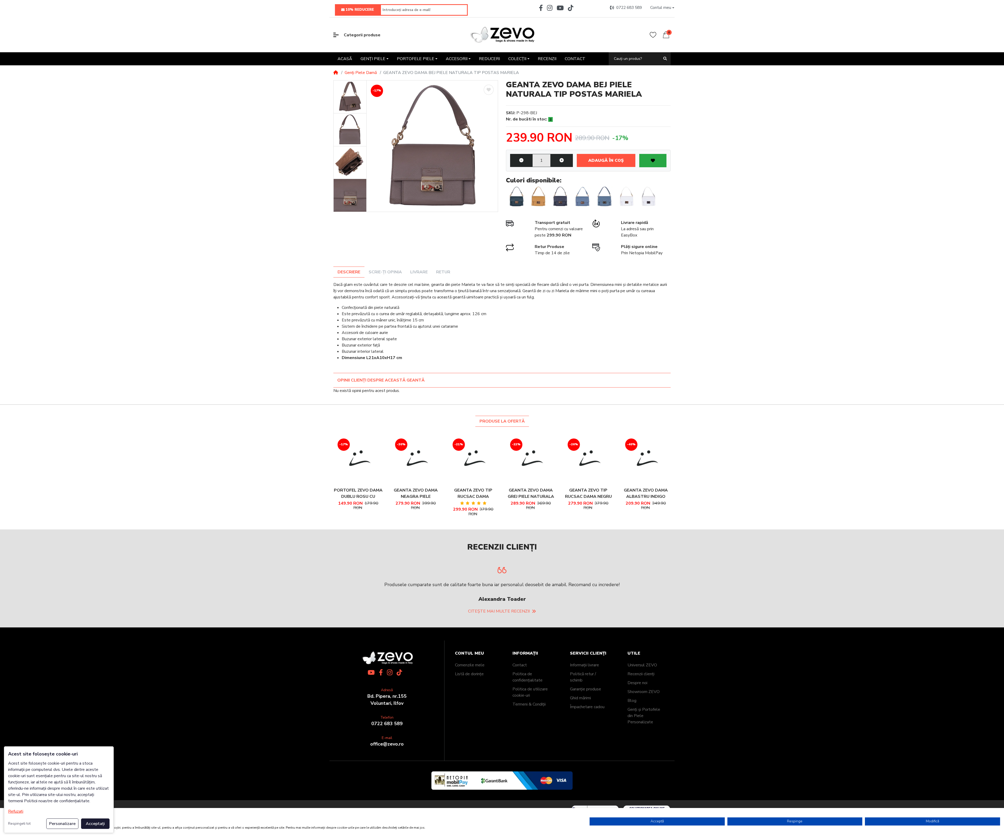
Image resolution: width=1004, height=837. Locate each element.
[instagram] (550, 7)
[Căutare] (665, 59)
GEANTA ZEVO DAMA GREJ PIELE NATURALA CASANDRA (531, 493)
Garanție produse (585, 710)
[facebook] (540, 7)
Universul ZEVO (642, 686)
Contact (519, 686)
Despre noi (637, 704)
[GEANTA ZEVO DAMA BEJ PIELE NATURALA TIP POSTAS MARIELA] (432, 146)
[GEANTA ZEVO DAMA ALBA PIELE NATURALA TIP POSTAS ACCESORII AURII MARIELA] (626, 196)
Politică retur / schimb (583, 698)
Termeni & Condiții (529, 725)
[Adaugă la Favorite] (489, 90)
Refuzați (15, 811)
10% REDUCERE (360, 9)
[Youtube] (560, 7)
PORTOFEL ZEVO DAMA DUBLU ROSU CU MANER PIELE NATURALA (358, 493)
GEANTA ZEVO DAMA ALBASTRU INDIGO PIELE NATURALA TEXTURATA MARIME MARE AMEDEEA (646, 493)
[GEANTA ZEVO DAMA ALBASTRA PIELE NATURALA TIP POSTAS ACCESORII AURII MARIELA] (582, 196)
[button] (662, 8)
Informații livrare (584, 686)
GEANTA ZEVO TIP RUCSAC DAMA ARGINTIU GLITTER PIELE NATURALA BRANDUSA (473, 493)
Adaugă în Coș (606, 160)
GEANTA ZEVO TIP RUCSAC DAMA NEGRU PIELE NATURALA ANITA (588, 493)
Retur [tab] (443, 272)
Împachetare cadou (587, 728)
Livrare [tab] (419, 272)
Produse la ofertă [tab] (502, 421)
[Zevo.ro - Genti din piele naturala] (502, 35)
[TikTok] (572, 7)
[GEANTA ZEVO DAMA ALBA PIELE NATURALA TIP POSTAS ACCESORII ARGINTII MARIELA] (648, 196)
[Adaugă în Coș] (351, 459)
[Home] (335, 73)
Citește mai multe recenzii (499, 632)
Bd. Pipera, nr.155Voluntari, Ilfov (387, 721)
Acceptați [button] (95, 824)
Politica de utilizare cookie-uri (530, 713)
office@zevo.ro (387, 765)
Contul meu (469, 674)
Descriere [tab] (349, 272)
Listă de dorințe (469, 695)
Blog (632, 722)
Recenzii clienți (641, 695)
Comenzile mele (469, 686)
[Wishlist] (653, 35)
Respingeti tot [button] (19, 823)
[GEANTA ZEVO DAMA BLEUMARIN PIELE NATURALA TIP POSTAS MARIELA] (560, 196)
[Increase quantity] (561, 160)
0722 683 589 (387, 745)
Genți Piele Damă (361, 73)
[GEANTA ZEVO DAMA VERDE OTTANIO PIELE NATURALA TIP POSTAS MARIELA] (516, 196)
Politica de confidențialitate (527, 698)
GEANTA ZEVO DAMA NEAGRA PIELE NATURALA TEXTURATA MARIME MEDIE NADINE (416, 493)
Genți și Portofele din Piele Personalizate (644, 737)
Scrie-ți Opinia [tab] (385, 272)
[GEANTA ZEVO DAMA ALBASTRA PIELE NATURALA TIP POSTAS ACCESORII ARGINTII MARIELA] (604, 196)
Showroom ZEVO (644, 713)
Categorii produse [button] (362, 35)
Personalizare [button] (62, 824)
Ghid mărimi (580, 719)
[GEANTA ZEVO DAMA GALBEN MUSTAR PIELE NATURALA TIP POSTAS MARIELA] (538, 196)
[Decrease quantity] (521, 160)
